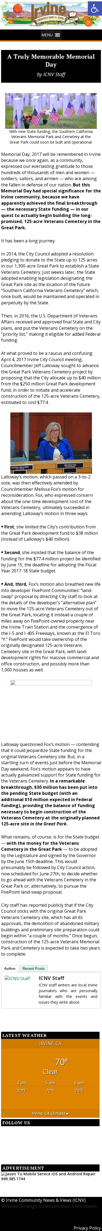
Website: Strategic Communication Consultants (49, 1206)
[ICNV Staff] (15, 979)
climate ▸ (50, 1113)
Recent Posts (34, 969)
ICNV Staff (54, 74)
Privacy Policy (87, 1228)
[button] (47, 34)
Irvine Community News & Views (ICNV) (46, 1200)
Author (10, 969)
